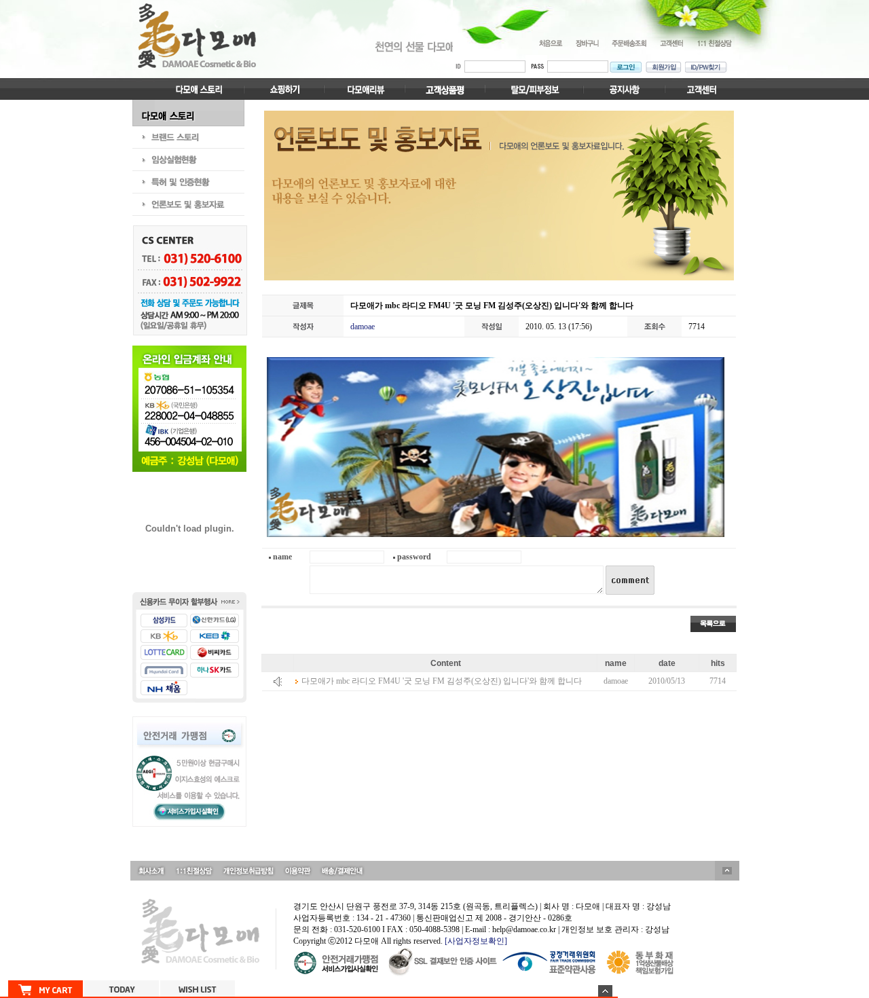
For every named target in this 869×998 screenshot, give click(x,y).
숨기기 (605, 991)
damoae (362, 326)
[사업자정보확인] (476, 941)
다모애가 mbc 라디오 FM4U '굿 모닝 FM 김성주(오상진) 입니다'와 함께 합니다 (441, 681)
